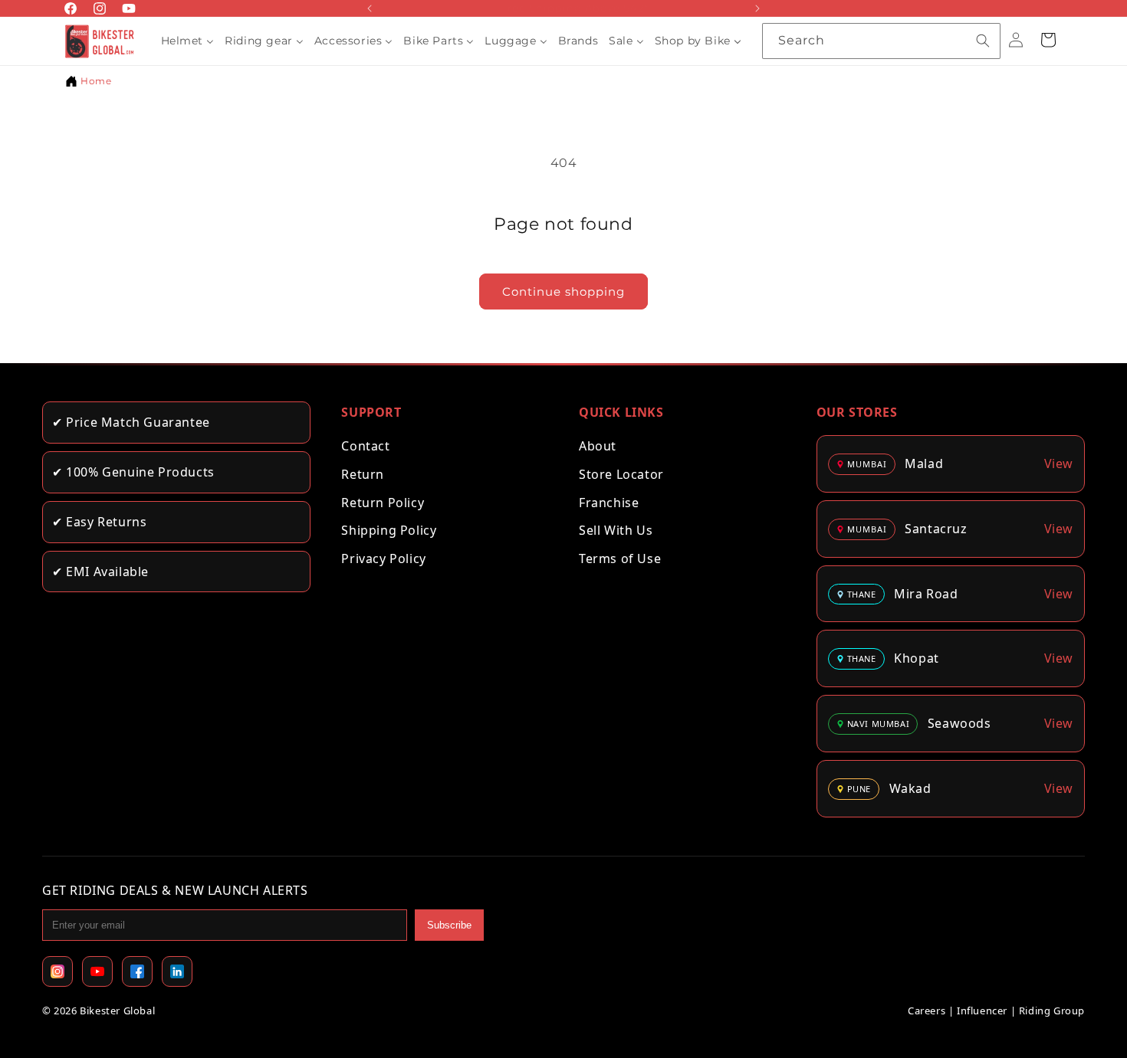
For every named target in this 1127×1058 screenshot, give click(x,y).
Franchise (609, 502)
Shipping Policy (388, 530)
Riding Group (1052, 1010)
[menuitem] (188, 40)
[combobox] (881, 41)
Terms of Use (620, 558)
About (597, 445)
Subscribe (449, 925)
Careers (926, 1010)
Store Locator (621, 474)
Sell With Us (615, 530)
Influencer (982, 1010)
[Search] (983, 40)
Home (95, 81)
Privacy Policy (383, 558)
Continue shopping (563, 291)
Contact (365, 445)
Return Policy (382, 502)
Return (362, 474)
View (1058, 463)
